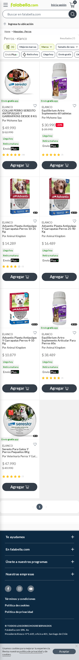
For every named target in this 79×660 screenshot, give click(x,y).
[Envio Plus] (11, 54)
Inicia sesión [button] (58, 5)
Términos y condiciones (20, 598)
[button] (39, 15)
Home (7, 31)
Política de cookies (17, 605)
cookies (6, 654)
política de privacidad (31, 651)
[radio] (3, 154)
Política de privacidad (19, 611)
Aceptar (64, 651)
